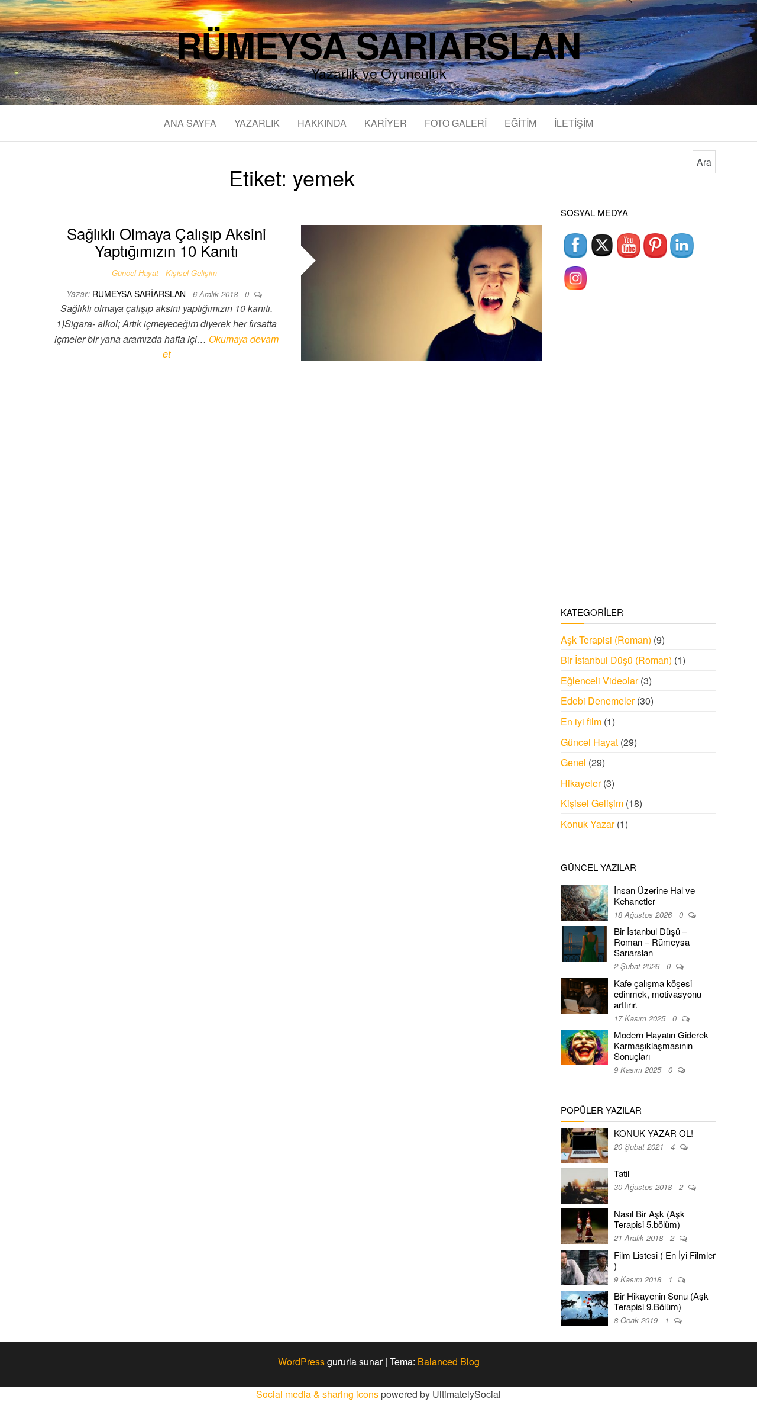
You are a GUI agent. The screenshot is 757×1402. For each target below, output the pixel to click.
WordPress (301, 1361)
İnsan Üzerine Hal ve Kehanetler (654, 895)
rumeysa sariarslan (140, 294)
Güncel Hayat (135, 272)
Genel (573, 762)
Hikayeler (581, 783)
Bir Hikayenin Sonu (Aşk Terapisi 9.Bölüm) (661, 1301)
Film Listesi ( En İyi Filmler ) (665, 1260)
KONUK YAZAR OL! (653, 1133)
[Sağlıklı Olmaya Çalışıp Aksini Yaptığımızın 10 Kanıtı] (422, 291)
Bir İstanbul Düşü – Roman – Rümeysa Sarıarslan (652, 942)
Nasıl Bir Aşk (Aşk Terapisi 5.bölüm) (649, 1218)
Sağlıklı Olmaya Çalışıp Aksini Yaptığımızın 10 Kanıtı (166, 241)
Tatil (621, 1173)
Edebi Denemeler (598, 701)
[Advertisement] (638, 450)
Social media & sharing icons (318, 1394)
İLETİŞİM (573, 123)
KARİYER (385, 123)
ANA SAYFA (190, 123)
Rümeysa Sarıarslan (378, 44)
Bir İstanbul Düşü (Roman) (616, 660)
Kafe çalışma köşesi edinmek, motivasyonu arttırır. (657, 994)
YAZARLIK (257, 123)
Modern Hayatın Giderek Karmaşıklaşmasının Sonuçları (661, 1045)
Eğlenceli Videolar (599, 680)
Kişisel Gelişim (191, 272)
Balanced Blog (449, 1361)
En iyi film (581, 721)
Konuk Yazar (587, 824)
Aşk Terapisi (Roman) (606, 640)
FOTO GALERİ (456, 123)
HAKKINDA (322, 123)
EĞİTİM (520, 123)
